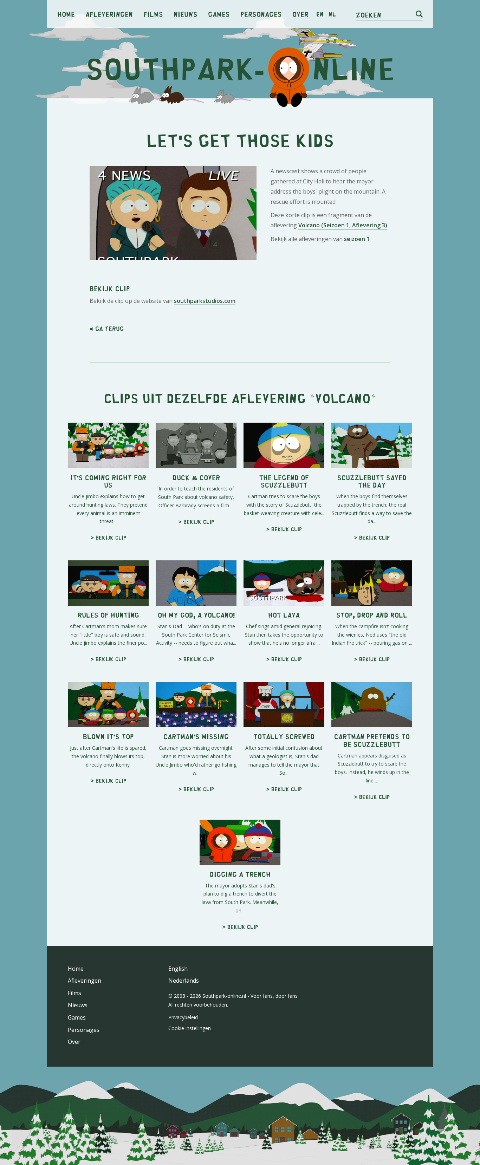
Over (300, 13)
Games (219, 13)
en (320, 14)
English (178, 968)
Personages (261, 13)
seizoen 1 (357, 239)
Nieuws (185, 13)
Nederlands (183, 980)
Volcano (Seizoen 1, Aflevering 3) (342, 225)
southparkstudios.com (204, 301)
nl (332, 14)
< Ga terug (107, 328)
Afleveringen (109, 13)
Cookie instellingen (189, 1028)
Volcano (343, 398)
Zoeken (368, 14)
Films (153, 13)
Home (66, 13)
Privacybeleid (183, 1017)
